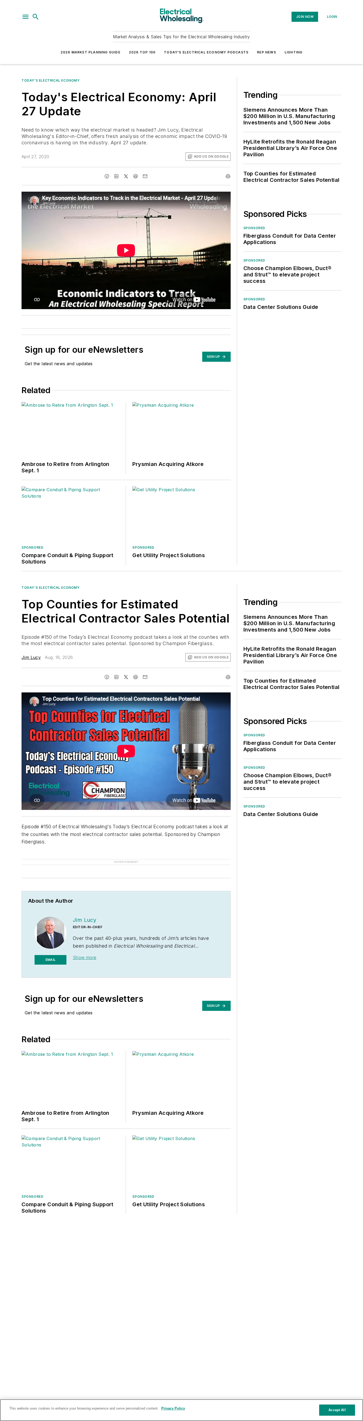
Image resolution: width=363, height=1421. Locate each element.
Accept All (336, 1410)
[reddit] (135, 176)
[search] (36, 17)
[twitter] (126, 176)
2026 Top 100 (142, 52)
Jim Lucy (31, 657)
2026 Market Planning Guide (90, 52)
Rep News (266, 52)
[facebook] (106, 176)
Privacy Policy (173, 1408)
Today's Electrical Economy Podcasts (206, 52)
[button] (25, 17)
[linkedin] (116, 176)
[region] (181, 1410)
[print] (228, 176)
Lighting (294, 52)
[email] (145, 176)
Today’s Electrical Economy (51, 80)
